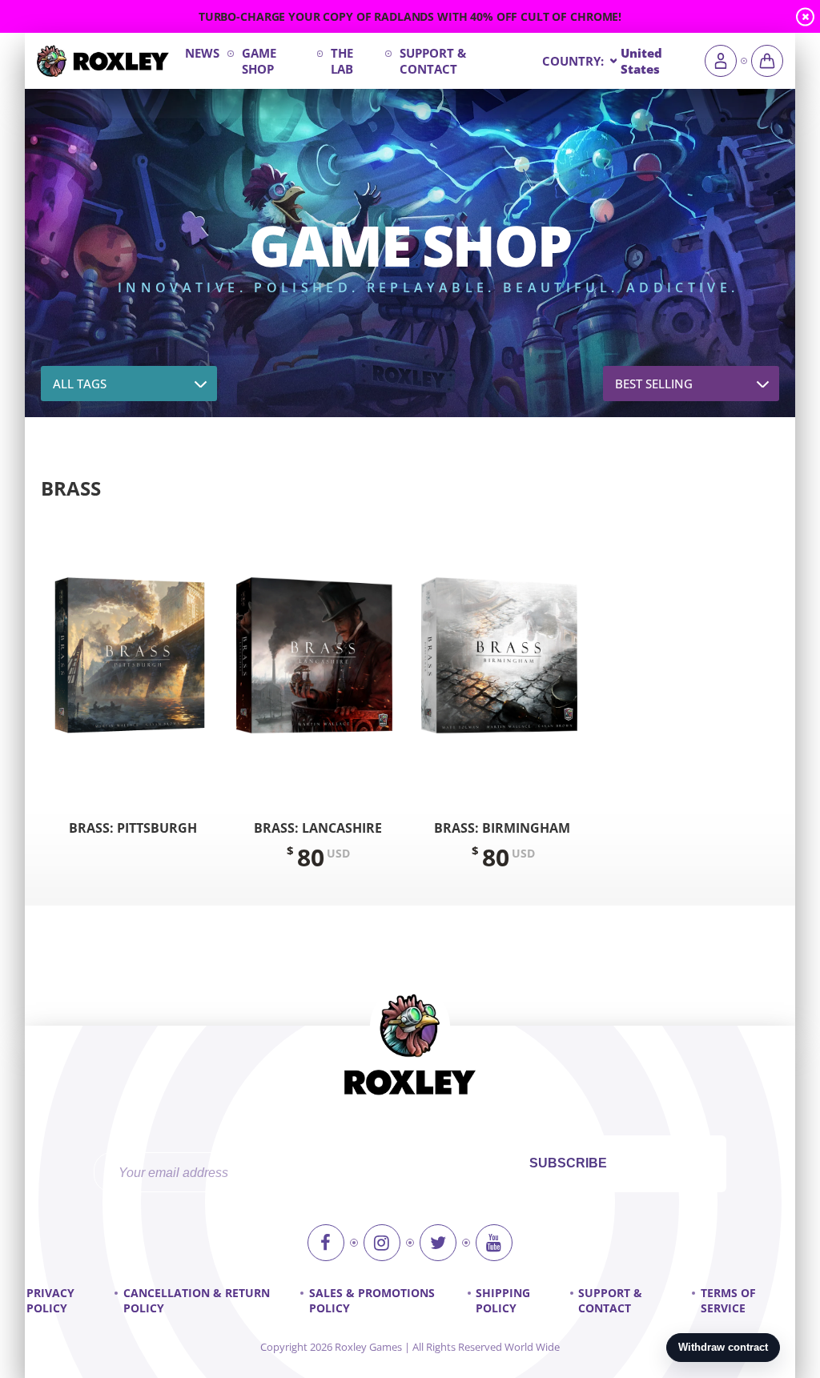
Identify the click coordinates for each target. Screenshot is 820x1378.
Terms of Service (728, 1300)
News (202, 53)
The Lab (342, 61)
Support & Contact (433, 61)
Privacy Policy (50, 1300)
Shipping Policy (503, 1300)
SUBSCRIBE (568, 1163)
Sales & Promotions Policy (372, 1300)
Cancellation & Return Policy (196, 1300)
